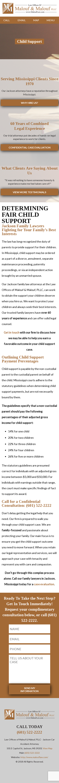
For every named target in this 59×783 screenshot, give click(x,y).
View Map (47, 748)
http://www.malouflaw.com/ (34, 757)
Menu (51, 20)
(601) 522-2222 (29, 732)
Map (36, 20)
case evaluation (44, 584)
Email (22, 20)
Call (6, 20)
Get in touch (11, 332)
